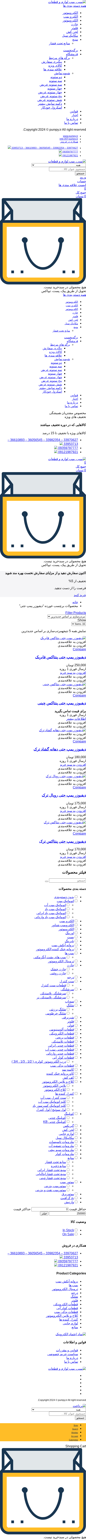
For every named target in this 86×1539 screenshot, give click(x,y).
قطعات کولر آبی (63, 1057)
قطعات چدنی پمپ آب (59, 1049)
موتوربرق (68, 1194)
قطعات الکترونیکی (61, 1033)
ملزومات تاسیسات (61, 1142)
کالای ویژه (55, 65)
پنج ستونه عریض (51, 96)
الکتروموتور (70, 12)
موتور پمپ (67, 1182)
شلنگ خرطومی (55, 1013)
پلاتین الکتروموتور (54, 1085)
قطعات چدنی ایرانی (61, 1045)
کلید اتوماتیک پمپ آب (52, 1101)
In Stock (68, 1230)
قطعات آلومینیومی (61, 1029)
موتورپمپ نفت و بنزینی (50, 1190)
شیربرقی (68, 1017)
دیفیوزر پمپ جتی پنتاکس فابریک (60, 657)
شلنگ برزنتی (57, 1009)
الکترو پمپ (70, 16)
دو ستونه (56, 77)
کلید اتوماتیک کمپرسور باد (49, 1105)
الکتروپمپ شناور (63, 925)
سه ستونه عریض (51, 84)
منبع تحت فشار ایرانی (51, 1170)
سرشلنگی (67, 989)
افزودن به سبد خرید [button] (73, 672)
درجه (70, 977)
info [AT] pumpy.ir (69, 139)
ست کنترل (67, 981)
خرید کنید (80, 595)
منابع (71, 1158)
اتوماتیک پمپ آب (55, 905)
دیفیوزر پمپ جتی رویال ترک (64, 795)
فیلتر (44, 1213)
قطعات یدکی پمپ (62, 1065)
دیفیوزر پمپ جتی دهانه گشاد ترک (60, 749)
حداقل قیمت (77, 1209)
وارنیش (69, 1202)
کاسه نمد (68, 1069)
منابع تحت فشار (59, 43)
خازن (74, 24)
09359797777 (70, 151)
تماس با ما (71, 122)
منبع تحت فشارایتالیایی (51, 1174)
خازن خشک (58, 969)
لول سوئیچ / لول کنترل (51, 1109)
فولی (70, 1025)
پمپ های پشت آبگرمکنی (49, 957)
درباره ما (72, 119)
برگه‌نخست (70, 50)
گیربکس (68, 1126)
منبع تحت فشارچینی (52, 1178)
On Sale (68, 1234)
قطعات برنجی (64, 1037)
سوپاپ (69, 1001)
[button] (72, 642)
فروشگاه (72, 54)
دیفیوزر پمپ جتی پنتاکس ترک (62, 841)
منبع (75, 39)
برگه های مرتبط (59, 58)
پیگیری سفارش (51, 61)
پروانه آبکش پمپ (63, 945)
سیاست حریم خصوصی (62, 1354)
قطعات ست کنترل (53, 985)
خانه (75, 602)
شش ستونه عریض (49, 100)
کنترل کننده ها (64, 1093)
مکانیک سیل (70, 35)
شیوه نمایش (62, 73)
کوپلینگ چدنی (57, 1117)
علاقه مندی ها (52, 69)
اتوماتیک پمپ (65, 901)
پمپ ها (69, 953)
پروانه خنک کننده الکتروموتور (55, 949)
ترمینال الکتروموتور (61, 961)
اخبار (75, 115)
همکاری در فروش (69, 141)
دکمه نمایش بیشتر (50, 103)
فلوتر (74, 28)
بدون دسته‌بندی (64, 897)
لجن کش (72, 32)
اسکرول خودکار (51, 107)
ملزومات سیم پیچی (61, 1150)
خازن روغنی (58, 973)
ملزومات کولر (64, 1154)
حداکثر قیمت (22, 1209)
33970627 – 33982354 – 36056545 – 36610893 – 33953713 (44, 148)
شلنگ (70, 1005)
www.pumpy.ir (70, 136)
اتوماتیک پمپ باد (55, 909)
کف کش (68, 1077)
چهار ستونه (54, 88)
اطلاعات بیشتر (76, 718)
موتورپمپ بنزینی (55, 1186)
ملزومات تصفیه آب (61, 1146)
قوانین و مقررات (67, 1350)
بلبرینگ (69, 941)
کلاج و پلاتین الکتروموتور (58, 1081)
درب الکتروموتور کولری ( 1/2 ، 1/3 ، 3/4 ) (39, 1061)
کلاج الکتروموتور (55, 1089)
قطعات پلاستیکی (63, 1041)
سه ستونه (55, 81)
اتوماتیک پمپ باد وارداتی (50, 917)
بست (70, 937)
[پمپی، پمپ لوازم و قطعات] (67, 2)
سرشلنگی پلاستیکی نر (51, 997)
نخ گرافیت (67, 1198)
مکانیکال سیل (65, 1138)
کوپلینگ (69, 1113)
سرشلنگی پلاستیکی (53, 993)
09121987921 (70, 155)
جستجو (80, 173)
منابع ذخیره (58, 1166)
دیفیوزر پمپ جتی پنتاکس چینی (62, 703)
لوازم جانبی (66, 1134)
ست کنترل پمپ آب (53, 1097)
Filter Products (75, 612)
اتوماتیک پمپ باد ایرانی (51, 913)
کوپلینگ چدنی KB (54, 1121)
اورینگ (69, 933)
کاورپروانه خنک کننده (60, 1073)
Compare (79, 649)
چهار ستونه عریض (50, 92)
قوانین (74, 111)
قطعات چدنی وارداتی (60, 1053)
